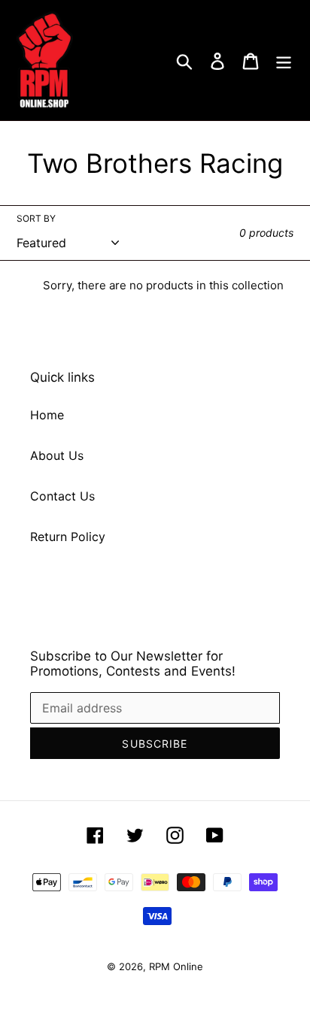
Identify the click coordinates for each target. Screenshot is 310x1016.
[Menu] (283, 60)
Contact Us (62, 495)
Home (47, 414)
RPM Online (176, 966)
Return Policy (67, 536)
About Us (57, 455)
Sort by (36, 218)
